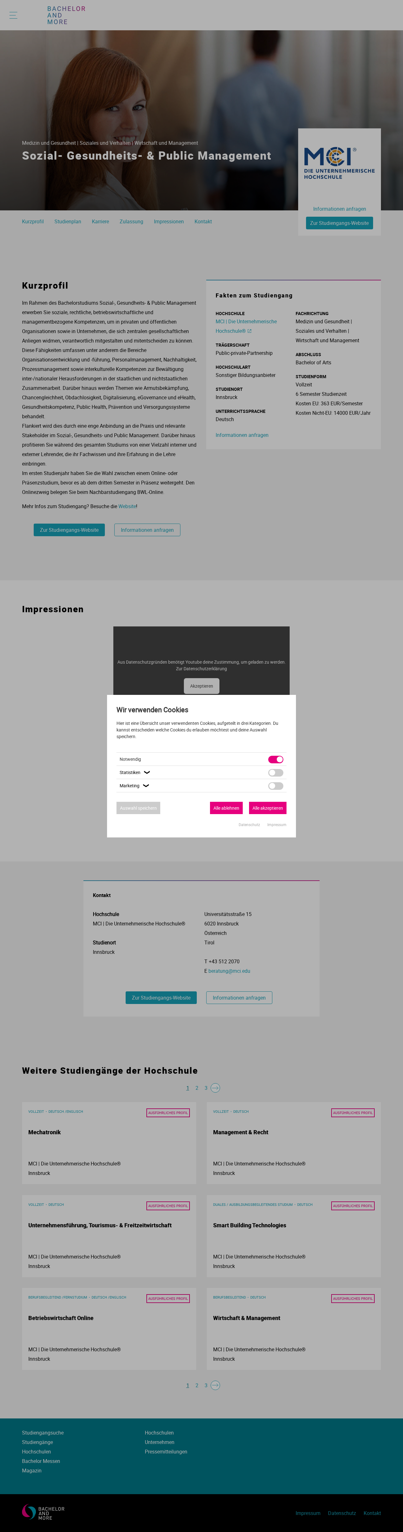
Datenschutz (250, 824)
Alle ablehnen (226, 808)
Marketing (135, 786)
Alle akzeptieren (268, 808)
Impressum (277, 824)
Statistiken (135, 772)
